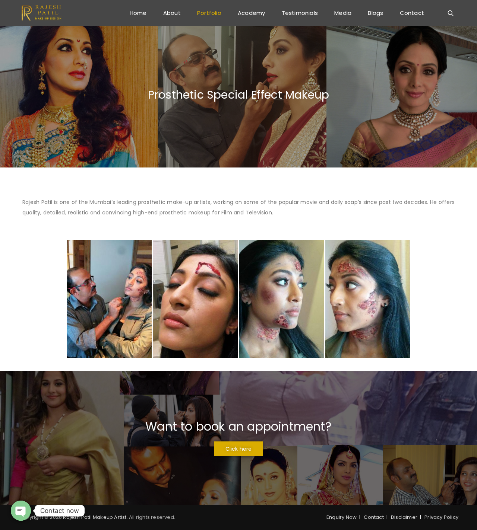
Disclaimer (404, 517)
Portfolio (209, 13)
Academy (251, 13)
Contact (412, 13)
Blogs (375, 13)
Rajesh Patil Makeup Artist (94, 517)
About (172, 13)
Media (342, 13)
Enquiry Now (341, 517)
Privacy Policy (441, 517)
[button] (238, 448)
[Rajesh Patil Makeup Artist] (42, 13)
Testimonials (300, 13)
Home (138, 13)
